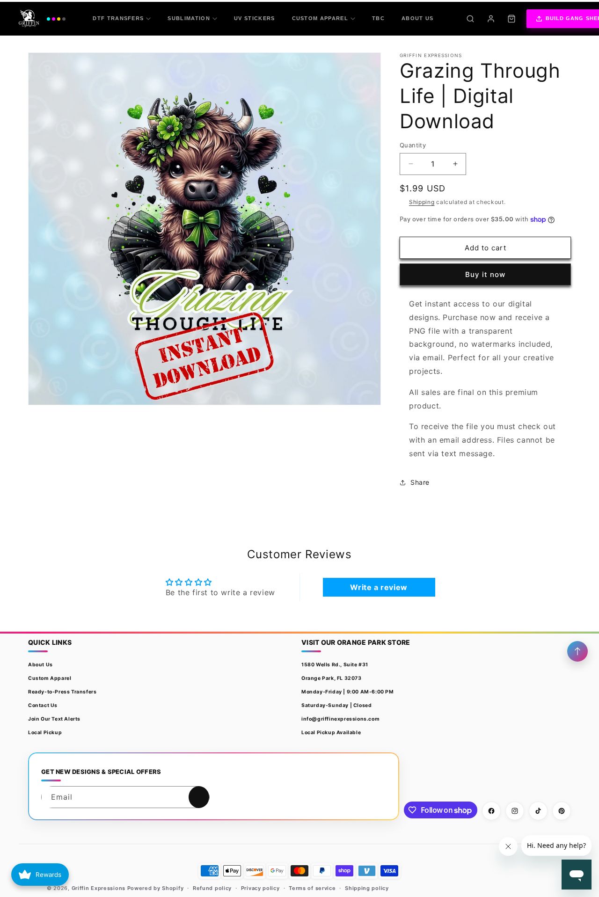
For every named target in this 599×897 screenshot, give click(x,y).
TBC (378, 18)
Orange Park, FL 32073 (331, 678)
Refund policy (212, 888)
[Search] (470, 18)
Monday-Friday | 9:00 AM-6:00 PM (347, 692)
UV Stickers (254, 18)
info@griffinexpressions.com (340, 719)
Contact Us (43, 705)
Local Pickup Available (331, 732)
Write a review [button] (378, 587)
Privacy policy (260, 888)
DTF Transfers (118, 18)
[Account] (491, 18)
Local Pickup (45, 732)
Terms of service (312, 888)
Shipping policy (367, 888)
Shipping (422, 201)
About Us (418, 18)
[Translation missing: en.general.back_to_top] (577, 651)
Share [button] (420, 482)
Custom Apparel (320, 18)
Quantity (413, 145)
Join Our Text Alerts (54, 719)
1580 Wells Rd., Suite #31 (334, 665)
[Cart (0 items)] (511, 18)
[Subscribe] (199, 797)
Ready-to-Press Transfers (62, 692)
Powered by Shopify (155, 888)
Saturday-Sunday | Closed (336, 705)
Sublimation (189, 18)
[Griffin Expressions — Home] (42, 19)
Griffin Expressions (98, 888)
